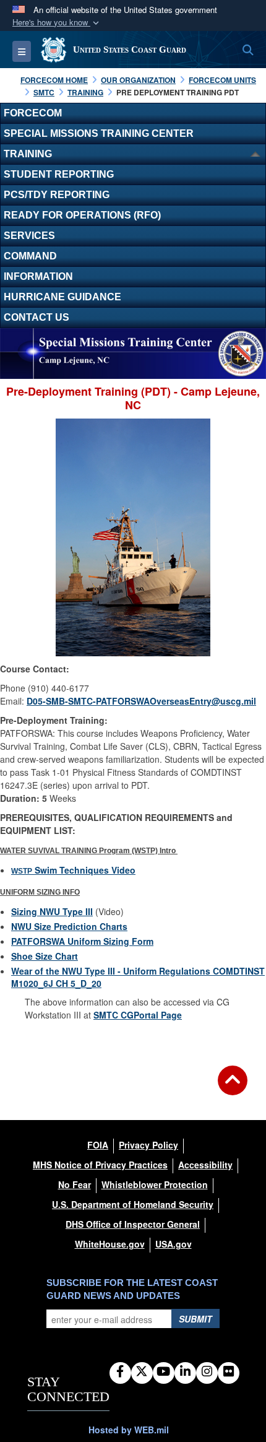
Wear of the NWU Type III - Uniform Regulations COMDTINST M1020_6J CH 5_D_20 (138, 977)
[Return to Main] (232, 1088)
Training (28, 154)
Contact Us (36, 317)
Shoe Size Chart (44, 956)
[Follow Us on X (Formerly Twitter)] (142, 1372)
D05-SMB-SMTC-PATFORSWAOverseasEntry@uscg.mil (141, 701)
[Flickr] (228, 1372)
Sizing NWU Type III (52, 911)
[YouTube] (163, 1372)
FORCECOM (33, 113)
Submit (195, 1319)
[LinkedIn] (185, 1372)
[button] (56, 22)
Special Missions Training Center (99, 133)
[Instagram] (207, 1372)
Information (38, 276)
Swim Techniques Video (73, 870)
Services (29, 235)
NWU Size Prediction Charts (69, 926)
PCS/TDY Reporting (56, 194)
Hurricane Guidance (62, 297)
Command (30, 256)
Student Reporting (59, 174)
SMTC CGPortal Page (137, 1015)
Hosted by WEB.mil (128, 1429)
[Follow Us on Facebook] (120, 1372)
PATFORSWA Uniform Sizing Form (82, 941)
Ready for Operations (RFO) (82, 215)
